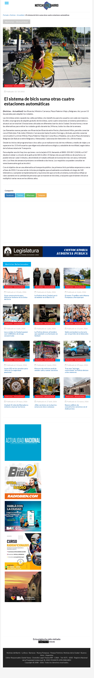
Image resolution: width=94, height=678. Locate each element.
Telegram (41, 195)
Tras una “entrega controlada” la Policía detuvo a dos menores (76, 370)
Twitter (20, 195)
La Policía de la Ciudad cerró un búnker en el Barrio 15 (45, 296)
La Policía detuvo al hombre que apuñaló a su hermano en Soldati (46, 334)
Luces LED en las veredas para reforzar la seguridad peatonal (16, 370)
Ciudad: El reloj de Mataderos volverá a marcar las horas (16, 406)
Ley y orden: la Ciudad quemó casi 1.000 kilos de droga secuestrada (16, 334)
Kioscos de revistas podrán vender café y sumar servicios (46, 369)
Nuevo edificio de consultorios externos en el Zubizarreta (76, 407)
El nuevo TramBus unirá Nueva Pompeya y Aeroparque (77, 296)
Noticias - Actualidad (17, 15)
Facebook (10, 195)
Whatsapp (30, 195)
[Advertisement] (46, 222)
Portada (6, 15)
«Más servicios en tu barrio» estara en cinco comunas (45, 406)
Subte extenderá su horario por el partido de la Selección (76, 333)
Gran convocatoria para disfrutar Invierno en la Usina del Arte (15, 297)
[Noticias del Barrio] (46, 6)
